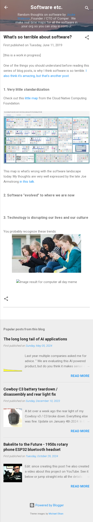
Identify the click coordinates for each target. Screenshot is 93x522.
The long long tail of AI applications (35, 339)
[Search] (87, 8)
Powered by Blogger (49, 505)
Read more (80, 376)
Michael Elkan (56, 513)
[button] (87, 38)
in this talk (27, 182)
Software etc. (46, 7)
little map (32, 98)
